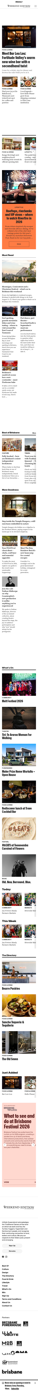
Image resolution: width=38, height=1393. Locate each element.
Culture (5, 1269)
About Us (6, 1302)
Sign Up (12, 1246)
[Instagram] (6, 1257)
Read (19, 244)
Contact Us (7, 1306)
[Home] (19, 2)
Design (5, 1272)
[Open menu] (35, 6)
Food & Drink (7, 1279)
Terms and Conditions (11, 1299)
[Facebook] (3, 1257)
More (34, 433)
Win (3, 1292)
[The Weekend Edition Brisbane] (19, 6)
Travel (4, 1286)
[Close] (35, 1383)
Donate (12, 1251)
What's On (6, 1289)
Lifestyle (5, 1282)
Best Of (5, 1266)
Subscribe (15, 1388)
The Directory (8, 1276)
